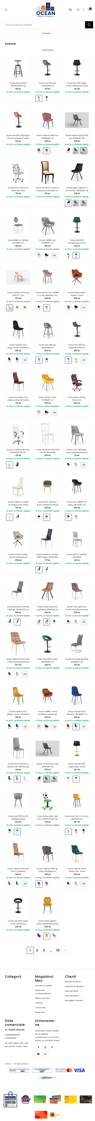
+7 (84, 307)
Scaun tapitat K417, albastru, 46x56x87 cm (77, 713)
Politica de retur (42, 998)
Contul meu (40, 1007)
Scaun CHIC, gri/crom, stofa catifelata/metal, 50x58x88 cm (77, 609)
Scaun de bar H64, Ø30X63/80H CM (18, 84)
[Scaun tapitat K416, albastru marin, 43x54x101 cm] (17, 883)
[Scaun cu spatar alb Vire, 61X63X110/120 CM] (9, 464)
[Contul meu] (83, 10)
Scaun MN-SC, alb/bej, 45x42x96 (77, 555)
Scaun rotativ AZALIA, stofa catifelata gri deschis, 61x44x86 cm (18, 557)
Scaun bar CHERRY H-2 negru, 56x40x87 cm (77, 503)
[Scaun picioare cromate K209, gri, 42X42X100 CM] (46, 569)
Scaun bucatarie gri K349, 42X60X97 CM (77, 660)
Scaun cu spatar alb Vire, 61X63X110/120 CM (18, 451)
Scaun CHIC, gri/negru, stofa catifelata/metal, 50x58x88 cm (77, 452)
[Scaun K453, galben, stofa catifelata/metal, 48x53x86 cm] (46, 936)
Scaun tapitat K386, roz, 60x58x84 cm (47, 136)
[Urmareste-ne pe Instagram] (45, 1047)
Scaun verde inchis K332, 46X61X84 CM (47, 765)
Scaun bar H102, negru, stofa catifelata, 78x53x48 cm (18, 924)
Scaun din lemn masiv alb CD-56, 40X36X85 (47, 451)
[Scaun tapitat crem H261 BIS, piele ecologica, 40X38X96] (25, 779)
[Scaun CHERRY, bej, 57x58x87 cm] (39, 255)
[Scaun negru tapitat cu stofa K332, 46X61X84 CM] (68, 150)
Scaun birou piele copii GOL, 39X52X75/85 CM (47, 817)
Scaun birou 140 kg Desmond (76, 398)
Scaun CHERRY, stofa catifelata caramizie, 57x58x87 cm (47, 714)
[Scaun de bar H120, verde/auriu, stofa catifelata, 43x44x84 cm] (68, 779)
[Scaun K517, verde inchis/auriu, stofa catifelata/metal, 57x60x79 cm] (39, 517)
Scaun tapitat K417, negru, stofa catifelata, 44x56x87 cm (18, 347)
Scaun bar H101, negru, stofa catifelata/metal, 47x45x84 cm (77, 86)
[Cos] (88, 9)
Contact (39, 1003)
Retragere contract (74, 1000)
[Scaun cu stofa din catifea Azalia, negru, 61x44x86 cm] (76, 307)
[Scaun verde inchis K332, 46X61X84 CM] (76, 150)
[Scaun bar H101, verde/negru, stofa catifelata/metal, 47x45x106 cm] (46, 98)
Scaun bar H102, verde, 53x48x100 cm (47, 660)
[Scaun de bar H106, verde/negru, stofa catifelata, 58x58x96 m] (9, 831)
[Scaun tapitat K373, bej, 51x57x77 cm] (9, 307)
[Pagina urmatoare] (64, 950)
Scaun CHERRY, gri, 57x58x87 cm (47, 241)
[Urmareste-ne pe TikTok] (45, 1054)
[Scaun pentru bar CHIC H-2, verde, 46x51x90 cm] (83, 831)
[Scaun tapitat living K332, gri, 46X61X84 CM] (83, 150)
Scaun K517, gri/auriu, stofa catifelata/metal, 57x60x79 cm (47, 505)
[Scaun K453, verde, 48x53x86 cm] (39, 936)
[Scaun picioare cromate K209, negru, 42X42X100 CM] (39, 569)
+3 (25, 360)
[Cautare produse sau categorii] (89, 24)
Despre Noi (40, 1012)
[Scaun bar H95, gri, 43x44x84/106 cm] (68, 360)
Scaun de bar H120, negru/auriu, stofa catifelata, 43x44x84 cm (77, 766)
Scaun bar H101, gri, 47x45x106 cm (47, 84)
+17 (83, 465)
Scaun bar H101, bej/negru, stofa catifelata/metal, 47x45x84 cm (18, 138)
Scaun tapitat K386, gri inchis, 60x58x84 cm (47, 870)
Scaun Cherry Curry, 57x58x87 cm (47, 398)
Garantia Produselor (74, 986)
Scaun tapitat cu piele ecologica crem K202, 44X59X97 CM (18, 505)
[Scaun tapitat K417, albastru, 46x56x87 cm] (17, 360)
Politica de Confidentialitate (43, 992)
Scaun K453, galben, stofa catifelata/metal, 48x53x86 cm (47, 924)
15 (58, 950)
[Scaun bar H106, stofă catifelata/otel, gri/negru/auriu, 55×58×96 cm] (17, 831)
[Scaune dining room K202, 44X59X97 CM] (17, 517)
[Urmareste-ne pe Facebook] (38, 1047)
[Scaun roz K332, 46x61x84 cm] (39, 622)
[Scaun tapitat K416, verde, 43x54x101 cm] (9, 883)
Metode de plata (73, 981)
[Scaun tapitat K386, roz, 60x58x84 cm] (46, 150)
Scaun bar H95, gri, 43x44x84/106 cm (76, 346)
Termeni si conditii (43, 985)
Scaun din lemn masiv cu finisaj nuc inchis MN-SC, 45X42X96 (47, 190)
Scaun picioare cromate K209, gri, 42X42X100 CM (18, 608)
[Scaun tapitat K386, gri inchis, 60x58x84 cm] (39, 150)
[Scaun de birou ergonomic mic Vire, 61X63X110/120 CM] (17, 464)
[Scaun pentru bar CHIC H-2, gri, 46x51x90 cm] (76, 831)
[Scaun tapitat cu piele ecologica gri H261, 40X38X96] (9, 779)
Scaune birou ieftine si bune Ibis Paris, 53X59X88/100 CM (18, 190)
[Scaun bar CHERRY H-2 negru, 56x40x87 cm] (39, 307)
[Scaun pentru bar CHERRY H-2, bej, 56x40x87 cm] (46, 307)
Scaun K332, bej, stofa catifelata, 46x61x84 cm (47, 608)
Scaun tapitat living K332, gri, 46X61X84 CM (76, 136)
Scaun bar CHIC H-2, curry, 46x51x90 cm (77, 817)
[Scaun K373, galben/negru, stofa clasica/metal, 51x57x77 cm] (25, 307)
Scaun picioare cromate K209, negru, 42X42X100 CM (47, 557)
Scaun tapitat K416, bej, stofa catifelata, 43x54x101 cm (18, 871)
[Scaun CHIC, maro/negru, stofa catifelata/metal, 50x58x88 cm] (68, 464)
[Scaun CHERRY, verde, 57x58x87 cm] (46, 255)
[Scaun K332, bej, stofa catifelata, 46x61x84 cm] (46, 622)
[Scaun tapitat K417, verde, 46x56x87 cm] (9, 360)
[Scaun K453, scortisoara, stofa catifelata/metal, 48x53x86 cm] (54, 936)
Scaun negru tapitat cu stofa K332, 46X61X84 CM (76, 189)
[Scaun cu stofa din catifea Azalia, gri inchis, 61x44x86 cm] (68, 307)
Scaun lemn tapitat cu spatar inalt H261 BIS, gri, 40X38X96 (18, 766)
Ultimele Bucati (72, 995)
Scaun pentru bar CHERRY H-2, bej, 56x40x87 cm (47, 294)
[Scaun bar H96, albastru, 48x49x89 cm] (46, 360)
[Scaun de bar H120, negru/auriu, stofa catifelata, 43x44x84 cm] (76, 779)
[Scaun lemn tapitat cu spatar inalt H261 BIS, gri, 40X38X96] (17, 779)
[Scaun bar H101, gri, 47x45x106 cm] (39, 98)
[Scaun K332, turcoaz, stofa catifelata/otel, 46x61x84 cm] (54, 622)
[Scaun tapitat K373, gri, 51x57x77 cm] (17, 307)
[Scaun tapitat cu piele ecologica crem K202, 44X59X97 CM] (9, 517)
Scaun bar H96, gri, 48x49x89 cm (47, 346)
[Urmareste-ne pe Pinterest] (52, 1047)
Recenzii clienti (71, 991)
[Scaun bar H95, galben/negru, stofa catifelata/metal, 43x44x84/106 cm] (76, 360)
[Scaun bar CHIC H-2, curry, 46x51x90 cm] (68, 831)
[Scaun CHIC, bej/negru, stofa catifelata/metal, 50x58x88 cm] (76, 464)
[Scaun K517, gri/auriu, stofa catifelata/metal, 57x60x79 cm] (46, 517)
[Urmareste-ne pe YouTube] (38, 1054)
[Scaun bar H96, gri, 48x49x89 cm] (39, 360)
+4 (54, 255)
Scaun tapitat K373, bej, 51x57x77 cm (18, 294)
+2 (84, 360)
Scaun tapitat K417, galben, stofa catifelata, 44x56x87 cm (18, 714)
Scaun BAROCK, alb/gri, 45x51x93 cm (18, 241)
